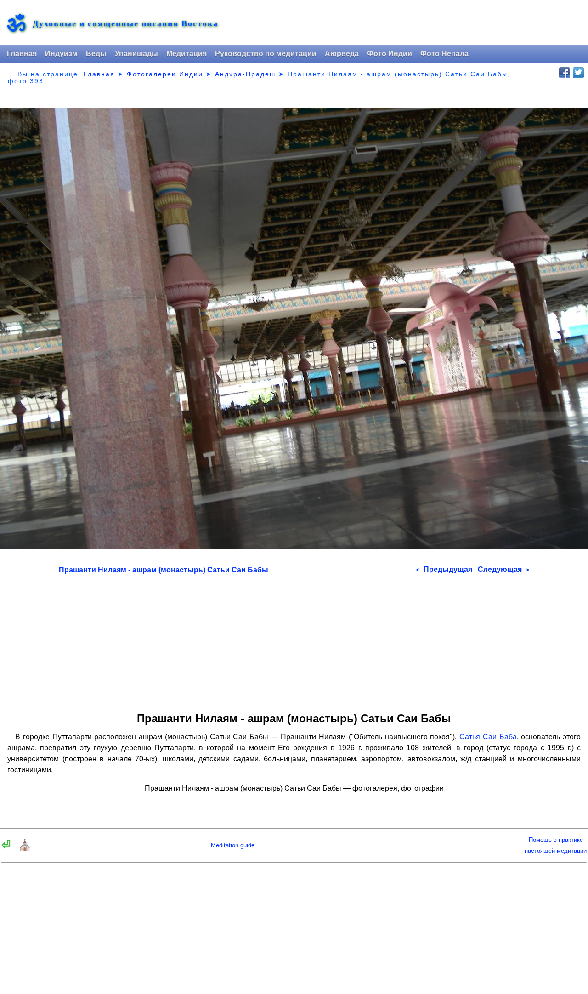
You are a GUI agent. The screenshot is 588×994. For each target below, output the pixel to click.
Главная (22, 53)
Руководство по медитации (266, 53)
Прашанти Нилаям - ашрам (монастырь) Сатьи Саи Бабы (163, 570)
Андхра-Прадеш (245, 74)
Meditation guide (232, 845)
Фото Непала (444, 53)
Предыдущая (444, 569)
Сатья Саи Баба (487, 737)
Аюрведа (342, 53)
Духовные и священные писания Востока (125, 23)
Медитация (186, 53)
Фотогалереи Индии (165, 74)
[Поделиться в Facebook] (564, 72)
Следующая (503, 569)
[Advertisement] (294, 640)
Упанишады (136, 53)
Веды (96, 53)
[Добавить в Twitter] (578, 72)
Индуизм (61, 53)
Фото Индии (389, 53)
